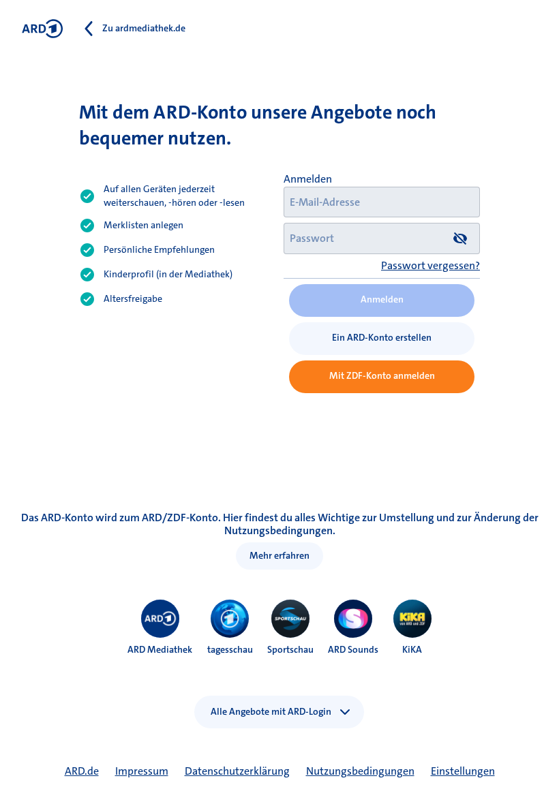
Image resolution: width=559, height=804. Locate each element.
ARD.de (82, 771)
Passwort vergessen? (430, 265)
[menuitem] (160, 619)
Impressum (141, 771)
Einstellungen (463, 771)
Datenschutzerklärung (237, 771)
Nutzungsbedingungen (360, 771)
